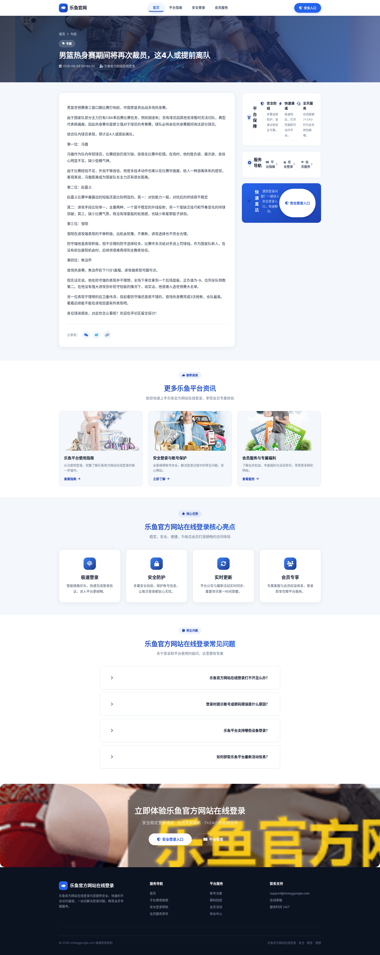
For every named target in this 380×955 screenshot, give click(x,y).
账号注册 (216, 893)
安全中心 (216, 913)
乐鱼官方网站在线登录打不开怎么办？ (239, 678)
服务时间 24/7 (280, 907)
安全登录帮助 (159, 907)
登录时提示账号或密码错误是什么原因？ (237, 704)
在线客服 (276, 900)
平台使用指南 (159, 900)
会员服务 (221, 8)
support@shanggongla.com (290, 893)
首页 (156, 8)
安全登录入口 (300, 203)
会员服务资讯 (159, 913)
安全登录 (198, 8)
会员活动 (216, 907)
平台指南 (175, 8)
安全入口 (310, 8)
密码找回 (216, 900)
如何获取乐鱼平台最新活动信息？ (243, 757)
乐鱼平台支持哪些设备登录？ (246, 730)
